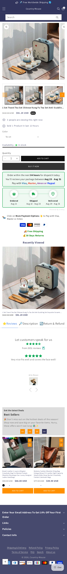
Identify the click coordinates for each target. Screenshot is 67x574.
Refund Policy (36, 547)
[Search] (57, 17)
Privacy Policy (52, 547)
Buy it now (33, 166)
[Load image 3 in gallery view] (54, 95)
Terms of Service (20, 552)
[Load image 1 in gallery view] (14, 95)
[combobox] (33, 17)
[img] (33, 344)
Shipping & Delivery (16, 547)
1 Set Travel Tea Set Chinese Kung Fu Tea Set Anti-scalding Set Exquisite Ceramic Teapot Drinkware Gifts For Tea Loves (31, 312)
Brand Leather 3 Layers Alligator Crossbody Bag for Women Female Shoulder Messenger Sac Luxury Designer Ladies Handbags (17, 474)
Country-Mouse (37, 557)
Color (5, 131)
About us (50, 552)
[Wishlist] (30, 445)
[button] (5, 8)
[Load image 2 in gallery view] (34, 95)
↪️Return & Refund (52, 323)
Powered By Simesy (57, 209)
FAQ (32, 552)
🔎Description (28, 323)
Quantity (6, 153)
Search (40, 552)
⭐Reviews (10, 323)
